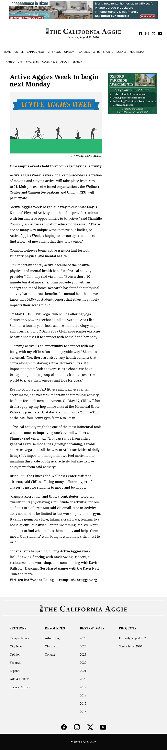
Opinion (15, 654)
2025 (83, 638)
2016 (83, 711)
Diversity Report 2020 (133, 638)
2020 (83, 679)
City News (17, 646)
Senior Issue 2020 (130, 646)
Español (15, 670)
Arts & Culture (19, 679)
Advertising (52, 638)
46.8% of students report (45, 299)
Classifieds (52, 646)
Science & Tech (20, 687)
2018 (83, 695)
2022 (83, 662)
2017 (83, 703)
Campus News (19, 638)
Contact (50, 654)
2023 (83, 654)
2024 (83, 646)
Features (15, 662)
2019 (83, 687)
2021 (83, 670)
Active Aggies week (75, 551)
